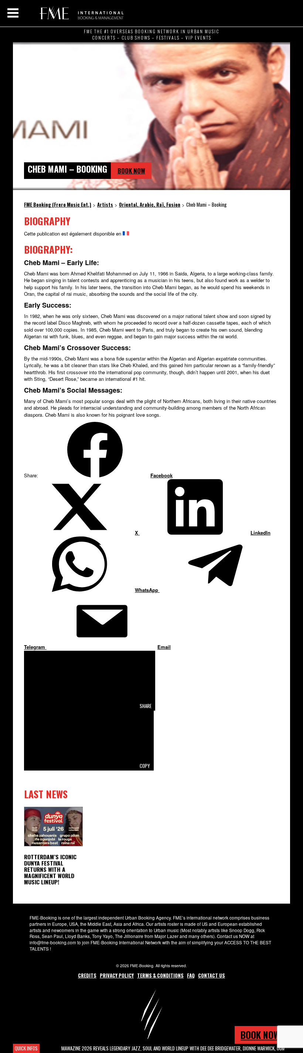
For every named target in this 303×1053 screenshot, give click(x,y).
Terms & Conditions (160, 975)
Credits (87, 975)
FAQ (191, 975)
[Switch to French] (126, 233)
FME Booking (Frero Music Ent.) (80, 13)
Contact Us (211, 975)
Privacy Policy (117, 975)
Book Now (131, 170)
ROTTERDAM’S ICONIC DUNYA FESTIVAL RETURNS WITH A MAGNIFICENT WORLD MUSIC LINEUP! (50, 869)
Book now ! (262, 1035)
